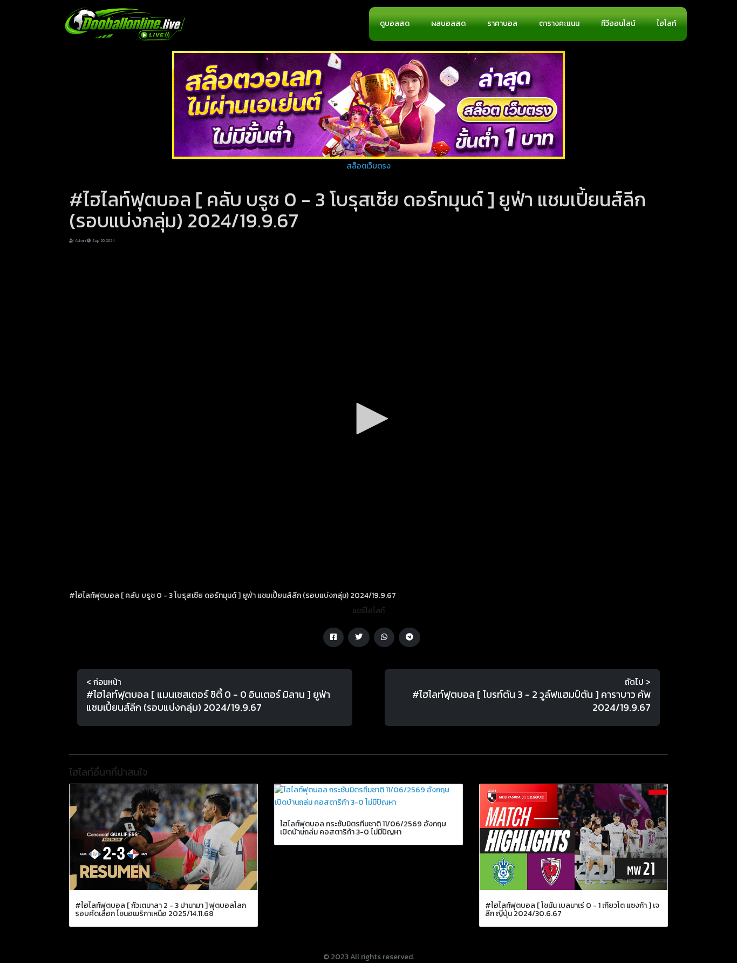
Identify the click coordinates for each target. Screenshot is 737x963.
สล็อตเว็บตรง (368, 166)
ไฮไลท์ (666, 23)
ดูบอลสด (395, 23)
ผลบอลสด (448, 23)
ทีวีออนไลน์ (618, 23)
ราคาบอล (502, 23)
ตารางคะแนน (559, 23)
